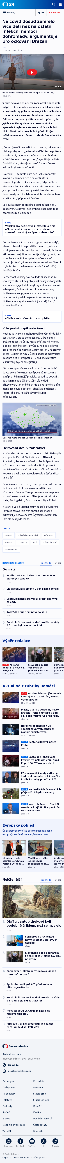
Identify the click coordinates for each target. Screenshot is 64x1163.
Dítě (35, 542)
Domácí (8, 535)
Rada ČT (37, 1106)
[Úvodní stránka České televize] (15, 1046)
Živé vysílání (8, 1087)
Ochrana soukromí (21, 1157)
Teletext (7, 1099)
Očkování (48, 535)
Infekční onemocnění (28, 535)
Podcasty (7, 1106)
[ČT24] (8, 4)
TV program (8, 1081)
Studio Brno (39, 1093)
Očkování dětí (49, 542)
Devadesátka (11, 549)
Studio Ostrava (41, 1099)
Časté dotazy (40, 1124)
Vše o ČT (6, 1131)
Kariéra (37, 1112)
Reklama (38, 1087)
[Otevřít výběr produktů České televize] (60, 4)
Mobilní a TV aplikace (13, 1124)
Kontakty (38, 1131)
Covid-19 (23, 542)
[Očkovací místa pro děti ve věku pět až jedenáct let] (32, 419)
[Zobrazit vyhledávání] (53, 4)
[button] (32, 72)
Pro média (38, 1081)
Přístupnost (39, 1157)
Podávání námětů (42, 1118)
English (5, 1157)
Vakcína (8, 542)
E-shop (6, 1118)
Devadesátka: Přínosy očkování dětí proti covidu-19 (27, 92)
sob (4, 47)
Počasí (5, 1112)
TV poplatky (8, 1093)
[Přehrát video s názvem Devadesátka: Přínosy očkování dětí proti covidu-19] (32, 72)
